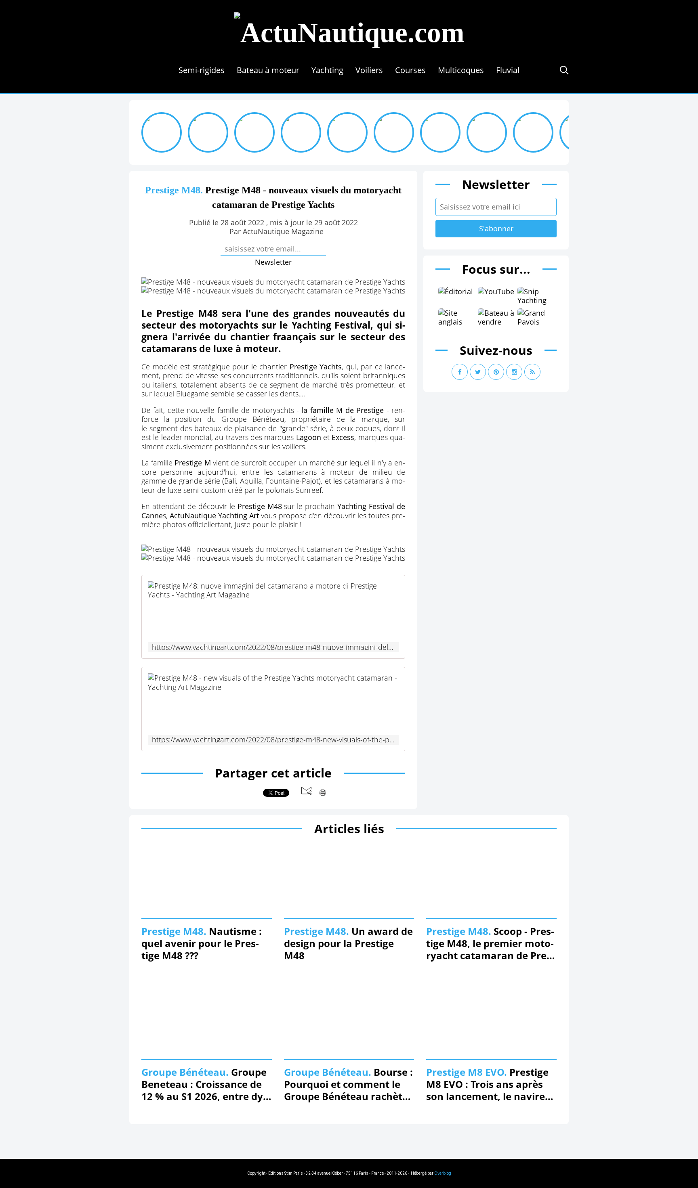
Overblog (442, 1173)
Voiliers (369, 70)
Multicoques (461, 70)
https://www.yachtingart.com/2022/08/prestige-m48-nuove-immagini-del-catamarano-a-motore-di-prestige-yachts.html (273, 647)
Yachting (327, 70)
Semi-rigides (202, 70)
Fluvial (507, 70)
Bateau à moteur (268, 70)
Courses (410, 70)
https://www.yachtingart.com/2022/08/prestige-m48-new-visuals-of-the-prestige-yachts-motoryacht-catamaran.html (273, 740)
